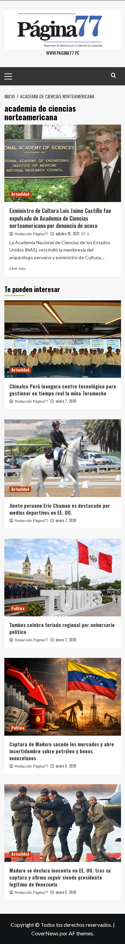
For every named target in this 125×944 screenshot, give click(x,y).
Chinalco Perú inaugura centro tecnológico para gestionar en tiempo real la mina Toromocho (62, 389)
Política (17, 608)
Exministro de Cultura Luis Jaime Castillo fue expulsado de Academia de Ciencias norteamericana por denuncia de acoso (60, 218)
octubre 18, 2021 (67, 233)
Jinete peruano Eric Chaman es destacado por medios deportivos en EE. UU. (59, 509)
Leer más (17, 268)
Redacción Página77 (31, 234)
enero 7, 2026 (66, 401)
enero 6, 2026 (66, 766)
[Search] (113, 75)
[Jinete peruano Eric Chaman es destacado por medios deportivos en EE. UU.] (62, 458)
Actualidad (20, 194)
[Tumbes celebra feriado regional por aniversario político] (62, 577)
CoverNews (45, 933)
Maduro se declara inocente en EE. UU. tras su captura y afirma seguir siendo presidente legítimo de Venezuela (60, 877)
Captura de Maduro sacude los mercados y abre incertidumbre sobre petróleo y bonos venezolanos (61, 751)
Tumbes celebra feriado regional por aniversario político (62, 628)
